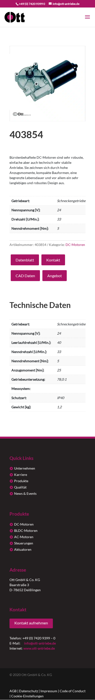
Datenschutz (28, 691)
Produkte (21, 481)
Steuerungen (23, 543)
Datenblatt (25, 260)
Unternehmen (24, 468)
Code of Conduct (73, 691)
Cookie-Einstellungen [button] (27, 696)
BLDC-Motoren (26, 530)
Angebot (54, 275)
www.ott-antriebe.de (39, 648)
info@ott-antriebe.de (40, 643)
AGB (13, 691)
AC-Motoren (23, 537)
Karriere (20, 474)
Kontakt (53, 260)
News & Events (25, 493)
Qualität (20, 487)
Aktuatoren (22, 549)
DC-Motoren (75, 245)
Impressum (48, 691)
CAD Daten (25, 275)
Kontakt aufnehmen (31, 623)
